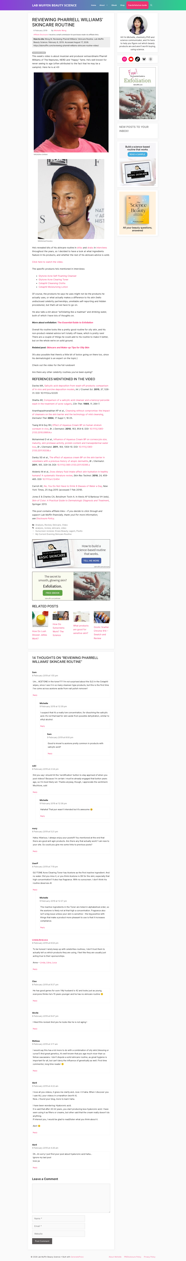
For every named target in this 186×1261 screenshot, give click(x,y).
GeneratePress (77, 1257)
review (47, 528)
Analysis (39, 525)
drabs (90, 247)
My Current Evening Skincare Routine (53, 534)
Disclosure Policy (45, 518)
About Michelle (115, 1257)
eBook (114, 5)
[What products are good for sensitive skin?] (81, 619)
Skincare (57, 525)
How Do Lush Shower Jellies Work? (39, 635)
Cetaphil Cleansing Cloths (52, 283)
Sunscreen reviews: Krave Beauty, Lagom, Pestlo (59, 531)
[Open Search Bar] (151, 5)
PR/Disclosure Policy (132, 1257)
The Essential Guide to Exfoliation (75, 322)
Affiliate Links (39, 53)
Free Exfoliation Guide (137, 5)
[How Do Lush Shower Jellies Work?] (40, 625)
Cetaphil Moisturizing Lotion (53, 286)
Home (93, 5)
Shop (122, 5)
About (102, 5)
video (63, 528)
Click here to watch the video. (47, 261)
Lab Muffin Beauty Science (54, 5)
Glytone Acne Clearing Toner (53, 279)
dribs (79, 247)
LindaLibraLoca (40, 940)
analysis (39, 528)
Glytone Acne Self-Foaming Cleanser (58, 275)
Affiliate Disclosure (40, 35)
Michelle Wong (60, 30)
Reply (35, 695)
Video (65, 525)
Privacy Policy (149, 1257)
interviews (101, 247)
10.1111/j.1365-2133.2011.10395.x (73, 464)
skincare (56, 528)
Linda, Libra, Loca (48, 962)
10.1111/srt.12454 (51, 479)
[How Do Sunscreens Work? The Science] (61, 618)
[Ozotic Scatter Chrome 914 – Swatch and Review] (102, 621)
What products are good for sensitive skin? (81, 629)
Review (48, 525)
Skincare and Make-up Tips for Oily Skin (68, 347)
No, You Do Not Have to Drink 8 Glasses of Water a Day (73, 486)
